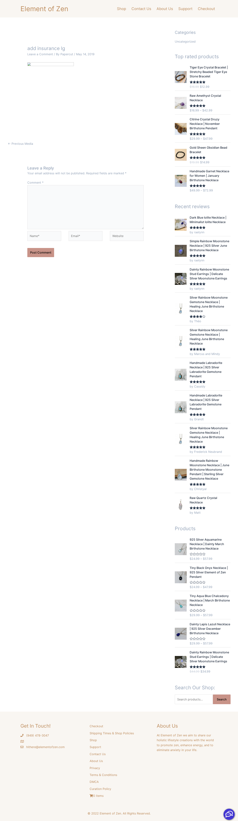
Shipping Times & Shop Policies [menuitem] (112, 733)
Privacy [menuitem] (95, 768)
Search (222, 699)
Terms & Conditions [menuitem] (103, 775)
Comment (35, 182)
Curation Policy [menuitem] (100, 789)
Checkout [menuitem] (206, 9)
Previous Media (20, 143)
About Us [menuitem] (165, 9)
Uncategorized (185, 41)
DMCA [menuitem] (94, 782)
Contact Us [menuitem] (141, 9)
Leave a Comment (40, 54)
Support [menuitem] (185, 9)
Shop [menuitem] (121, 9)
